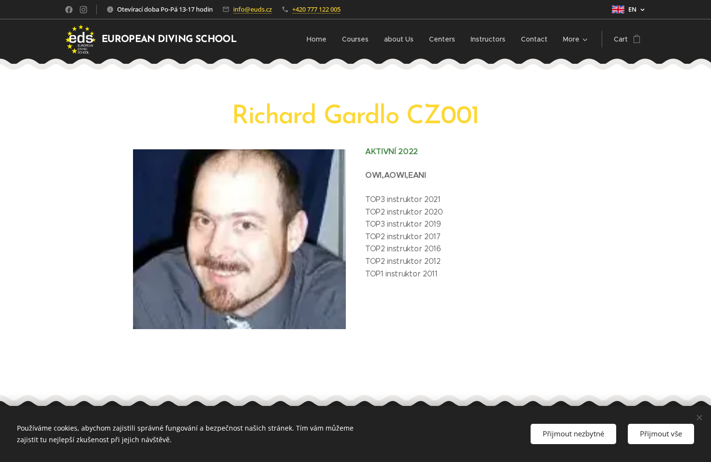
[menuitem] (319, 39)
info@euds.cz (252, 9)
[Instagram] (83, 9)
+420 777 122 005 (316, 9)
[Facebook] (69, 9)
